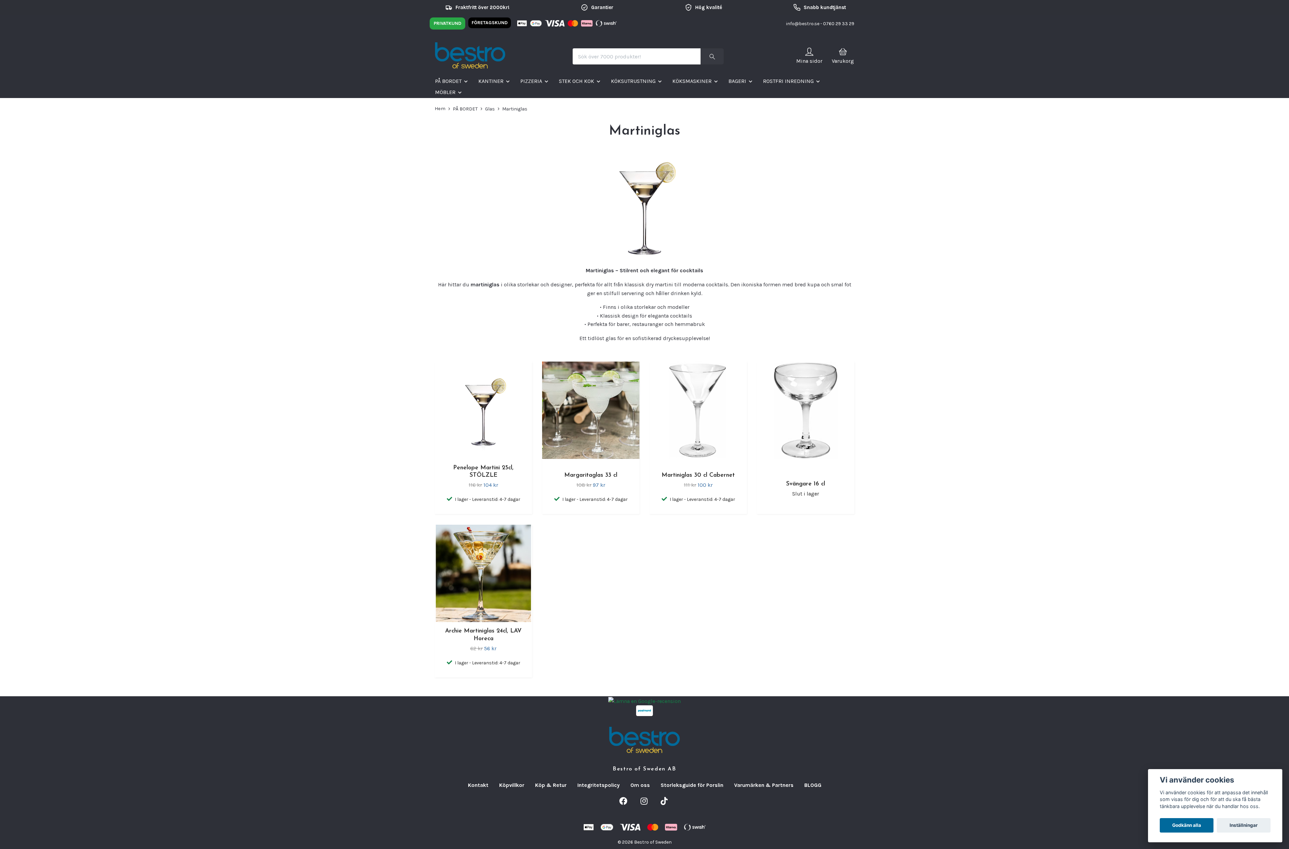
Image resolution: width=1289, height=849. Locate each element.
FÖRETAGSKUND (490, 23)
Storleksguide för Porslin (692, 785)
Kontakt (478, 785)
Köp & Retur (551, 785)
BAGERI (737, 81)
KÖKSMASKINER (692, 81)
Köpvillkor (511, 785)
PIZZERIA (531, 81)
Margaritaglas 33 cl (590, 475)
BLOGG (812, 785)
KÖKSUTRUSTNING (633, 81)
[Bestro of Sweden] (470, 56)
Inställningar (1244, 825)
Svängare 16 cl (805, 484)
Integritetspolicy (598, 785)
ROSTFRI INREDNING (788, 81)
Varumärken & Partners (764, 785)
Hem (440, 108)
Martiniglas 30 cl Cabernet (698, 475)
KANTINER (491, 81)
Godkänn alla (1186, 825)
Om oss (640, 785)
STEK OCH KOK (576, 81)
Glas (490, 109)
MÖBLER (445, 92)
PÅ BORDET (448, 81)
